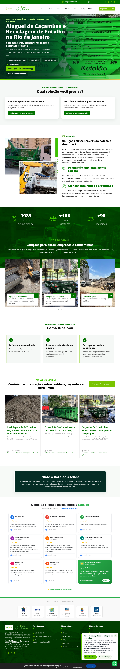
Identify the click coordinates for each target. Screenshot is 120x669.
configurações (77, 667)
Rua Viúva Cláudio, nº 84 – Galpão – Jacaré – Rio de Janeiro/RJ (46, 641)
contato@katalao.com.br (91, 2)
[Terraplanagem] (110, 295)
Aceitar (91, 666)
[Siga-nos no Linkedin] (111, 2)
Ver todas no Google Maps (69, 508)
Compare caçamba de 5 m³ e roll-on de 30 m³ (96, 454)
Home (43, 9)
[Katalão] (13, 8)
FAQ (75, 9)
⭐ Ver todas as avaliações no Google (60, 589)
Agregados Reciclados (99, 633)
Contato (91, 9)
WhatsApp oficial (90, 657)
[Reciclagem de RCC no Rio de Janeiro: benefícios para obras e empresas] (22, 409)
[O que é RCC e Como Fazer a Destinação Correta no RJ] (60, 409)
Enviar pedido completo (17, 73)
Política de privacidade (71, 647)
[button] (59, 309)
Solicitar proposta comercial (77, 113)
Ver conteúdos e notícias (102, 384)
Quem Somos (54, 9)
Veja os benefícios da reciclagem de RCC (21, 453)
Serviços (67, 9)
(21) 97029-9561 (70, 2)
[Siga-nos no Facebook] (105, 2)
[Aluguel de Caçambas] (73, 295)
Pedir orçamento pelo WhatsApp (20, 69)
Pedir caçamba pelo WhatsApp (21, 113)
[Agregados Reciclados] (36, 295)
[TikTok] (114, 2)
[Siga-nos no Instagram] (108, 2)
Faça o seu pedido (107, 9)
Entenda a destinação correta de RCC (58, 453)
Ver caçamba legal (104, 657)
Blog (83, 9)
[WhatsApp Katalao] (114, 663)
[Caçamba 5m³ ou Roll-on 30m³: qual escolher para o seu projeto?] (97, 409)
